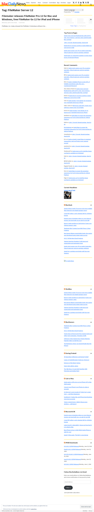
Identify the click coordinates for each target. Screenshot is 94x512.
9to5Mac (69, 289)
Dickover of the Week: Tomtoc (72, 363)
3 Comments (22, 22)
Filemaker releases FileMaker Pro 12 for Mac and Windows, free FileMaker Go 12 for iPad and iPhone (31, 17)
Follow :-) (68, 487)
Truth (83, 2)
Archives (63, 2)
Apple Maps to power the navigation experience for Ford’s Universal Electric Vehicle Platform (77, 117)
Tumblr (86, 2)
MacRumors (70, 322)
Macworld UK (70, 412)
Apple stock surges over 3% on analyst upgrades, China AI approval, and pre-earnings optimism (77, 70)
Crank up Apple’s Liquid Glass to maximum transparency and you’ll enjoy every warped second (77, 141)
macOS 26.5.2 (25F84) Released (72, 459)
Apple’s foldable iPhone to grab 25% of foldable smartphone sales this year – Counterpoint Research (77, 84)
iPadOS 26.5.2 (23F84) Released (72, 449)
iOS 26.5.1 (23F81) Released (71, 464)
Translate (76, 12)
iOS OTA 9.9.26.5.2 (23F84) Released (73, 454)
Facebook (76, 2)
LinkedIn (81, 2)
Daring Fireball (71, 353)
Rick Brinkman (68, 127)
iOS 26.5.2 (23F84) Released (71, 446)
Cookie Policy (34, 509)
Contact (45, 2)
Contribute (52, 2)
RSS (80, 5)
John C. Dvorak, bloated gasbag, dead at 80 (76, 42)
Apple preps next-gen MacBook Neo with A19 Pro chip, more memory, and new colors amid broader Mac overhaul (77, 37)
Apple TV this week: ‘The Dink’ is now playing (76, 435)
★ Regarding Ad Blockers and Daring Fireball (76, 357)
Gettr (78, 2)
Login (69, 2)
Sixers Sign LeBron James (71, 366)
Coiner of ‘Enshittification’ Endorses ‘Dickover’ (76, 360)
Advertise (85, 510)
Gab (88, 2)
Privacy (90, 510)
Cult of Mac (70, 379)
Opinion (33, 2)
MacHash (69, 205)
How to (39, 4)
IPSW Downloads (72, 443)
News (28, 2)
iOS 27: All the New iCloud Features (73, 238)
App (58, 2)
